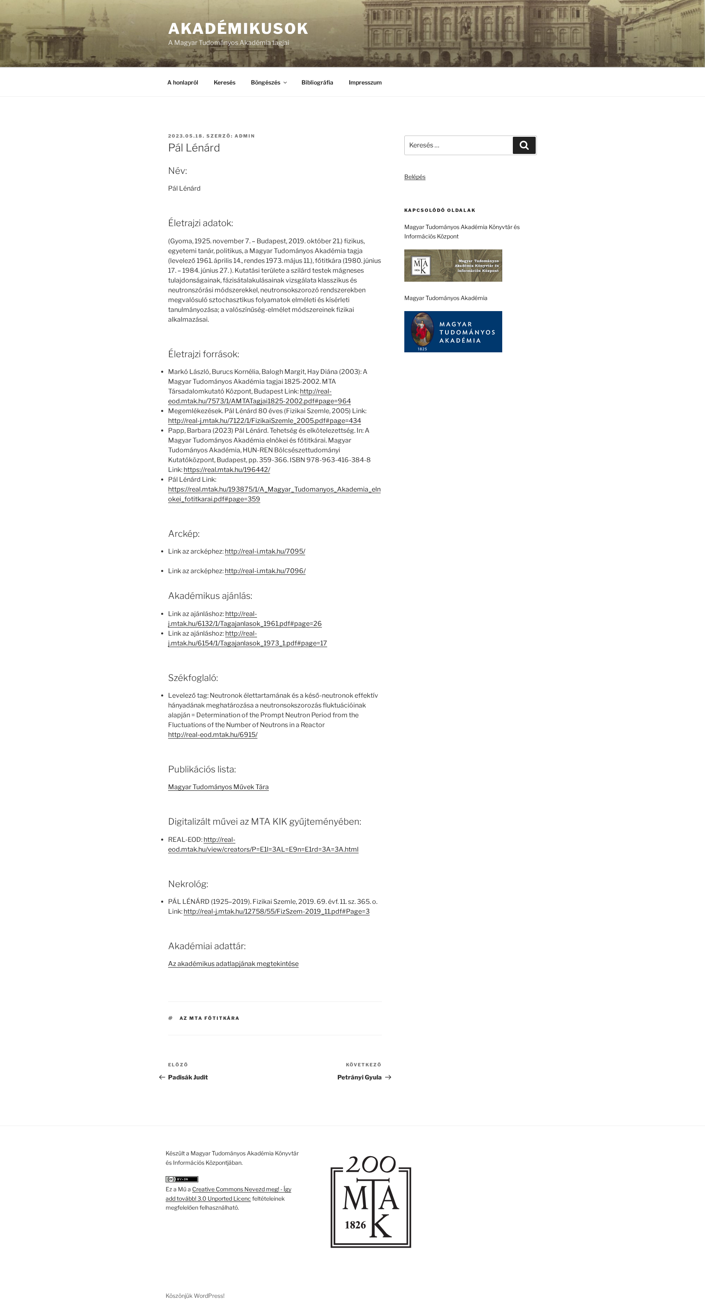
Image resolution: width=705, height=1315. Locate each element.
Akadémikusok (238, 29)
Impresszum (365, 82)
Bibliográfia (317, 82)
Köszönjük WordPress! (195, 1295)
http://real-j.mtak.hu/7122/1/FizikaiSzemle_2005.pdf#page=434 (264, 421)
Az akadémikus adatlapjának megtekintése (233, 964)
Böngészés (265, 82)
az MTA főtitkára (210, 1018)
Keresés (224, 82)
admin (245, 136)
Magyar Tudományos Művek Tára (218, 787)
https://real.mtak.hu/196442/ (227, 470)
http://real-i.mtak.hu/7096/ (265, 571)
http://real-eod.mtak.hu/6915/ (212, 735)
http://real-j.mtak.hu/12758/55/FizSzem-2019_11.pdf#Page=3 (277, 911)
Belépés (415, 176)
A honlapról (182, 82)
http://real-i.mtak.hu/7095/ (265, 551)
